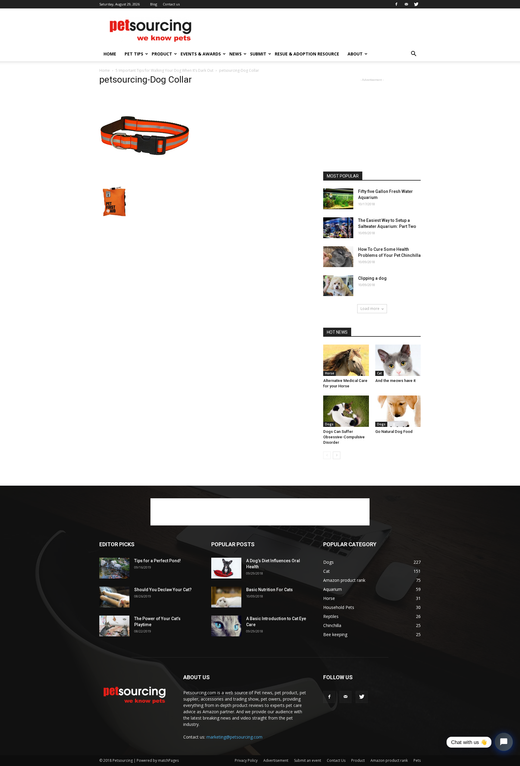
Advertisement (275, 760)
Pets (417, 760)
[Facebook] (396, 4)
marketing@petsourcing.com (234, 737)
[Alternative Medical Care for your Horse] (346, 360)
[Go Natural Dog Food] (398, 411)
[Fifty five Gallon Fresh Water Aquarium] (338, 198)
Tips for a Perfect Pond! (157, 560)
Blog (153, 4)
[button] (413, 54)
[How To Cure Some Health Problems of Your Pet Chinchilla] (338, 256)
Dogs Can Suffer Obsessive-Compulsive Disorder (344, 437)
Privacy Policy (246, 760)
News (235, 54)
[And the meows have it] (398, 360)
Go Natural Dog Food (394, 431)
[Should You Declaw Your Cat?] (114, 597)
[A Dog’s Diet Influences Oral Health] (226, 568)
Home (110, 54)
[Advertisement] (311, 30)
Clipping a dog (372, 278)
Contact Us (336, 760)
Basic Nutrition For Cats (269, 589)
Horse (329, 373)
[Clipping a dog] (338, 285)
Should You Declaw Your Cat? (163, 589)
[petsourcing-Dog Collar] (144, 180)
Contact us (171, 4)
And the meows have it (395, 380)
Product (162, 54)
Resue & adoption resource (307, 54)
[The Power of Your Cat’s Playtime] (114, 626)
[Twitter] (416, 4)
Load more (370, 308)
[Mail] (406, 4)
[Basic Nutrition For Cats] (226, 597)
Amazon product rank (389, 760)
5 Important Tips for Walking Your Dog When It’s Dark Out (164, 70)
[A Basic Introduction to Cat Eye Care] (226, 626)
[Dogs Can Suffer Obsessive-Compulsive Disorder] (346, 411)
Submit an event (307, 760)
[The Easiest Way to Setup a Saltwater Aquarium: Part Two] (338, 227)
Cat (379, 373)
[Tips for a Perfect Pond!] (114, 568)
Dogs (329, 424)
